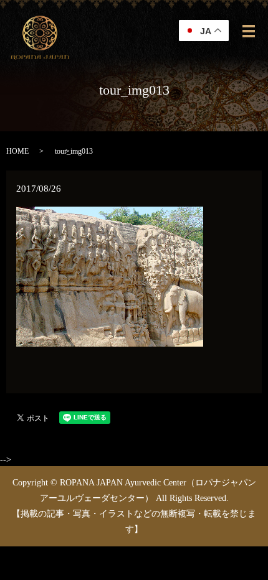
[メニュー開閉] (248, 31)
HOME (17, 151)
